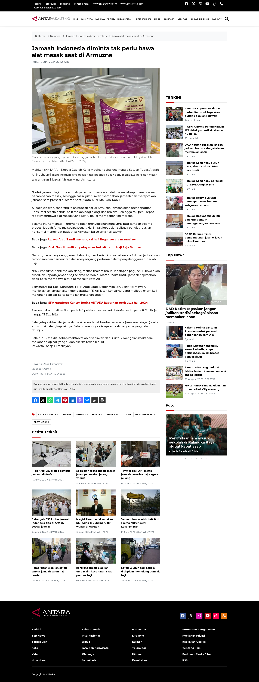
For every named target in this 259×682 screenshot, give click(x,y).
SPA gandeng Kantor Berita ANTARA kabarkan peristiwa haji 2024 (98, 302)
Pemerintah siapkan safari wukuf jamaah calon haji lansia (49, 571)
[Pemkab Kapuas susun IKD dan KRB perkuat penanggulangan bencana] (174, 221)
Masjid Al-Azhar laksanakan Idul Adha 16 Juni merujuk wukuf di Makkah (94, 523)
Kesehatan (139, 660)
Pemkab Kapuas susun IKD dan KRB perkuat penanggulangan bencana (202, 219)
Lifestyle (182, 19)
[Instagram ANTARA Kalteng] (200, 3)
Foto (170, 405)
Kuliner (137, 641)
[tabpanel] (196, 434)
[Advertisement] (196, 67)
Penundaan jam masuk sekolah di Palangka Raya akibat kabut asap (191, 442)
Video (35, 654)
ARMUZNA (82, 414)
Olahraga (169, 19)
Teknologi (139, 648)
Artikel (111, 19)
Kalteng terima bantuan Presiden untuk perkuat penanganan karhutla (201, 331)
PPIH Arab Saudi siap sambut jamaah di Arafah (51, 472)
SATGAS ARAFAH (48, 414)
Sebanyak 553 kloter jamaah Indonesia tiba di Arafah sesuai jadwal (51, 523)
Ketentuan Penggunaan (198, 629)
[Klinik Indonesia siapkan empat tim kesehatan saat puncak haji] (96, 551)
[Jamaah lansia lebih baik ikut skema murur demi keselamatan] (140, 502)
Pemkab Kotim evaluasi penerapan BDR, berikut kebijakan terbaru (201, 201)
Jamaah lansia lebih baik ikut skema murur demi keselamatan (140, 523)
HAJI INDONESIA (145, 414)
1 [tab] (186, 458)
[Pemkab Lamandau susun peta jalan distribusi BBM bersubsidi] (174, 168)
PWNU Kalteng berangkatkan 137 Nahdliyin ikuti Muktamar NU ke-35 (204, 130)
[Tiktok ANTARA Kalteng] (214, 3)
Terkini (37, 3)
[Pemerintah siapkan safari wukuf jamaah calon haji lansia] (51, 551)
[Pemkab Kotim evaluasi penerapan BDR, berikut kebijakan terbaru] (174, 202)
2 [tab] (191, 458)
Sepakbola (89, 660)
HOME (75, 19)
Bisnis (157, 19)
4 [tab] (202, 458)
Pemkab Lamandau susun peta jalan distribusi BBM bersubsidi (202, 166)
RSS (185, 660)
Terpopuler (50, 3)
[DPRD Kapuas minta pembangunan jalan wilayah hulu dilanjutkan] (174, 239)
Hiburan (137, 654)
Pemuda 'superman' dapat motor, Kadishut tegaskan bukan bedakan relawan (202, 112)
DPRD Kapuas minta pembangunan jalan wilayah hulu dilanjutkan (203, 237)
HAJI (128, 414)
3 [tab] (196, 458)
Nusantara (38, 660)
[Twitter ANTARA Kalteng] (193, 3)
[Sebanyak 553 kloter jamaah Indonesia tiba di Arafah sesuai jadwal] (51, 502)
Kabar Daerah (124, 19)
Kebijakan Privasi (193, 635)
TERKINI (173, 97)
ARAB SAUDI (114, 414)
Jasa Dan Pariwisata (95, 648)
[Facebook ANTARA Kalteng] (186, 3)
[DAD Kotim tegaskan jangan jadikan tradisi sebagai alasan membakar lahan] (174, 149)
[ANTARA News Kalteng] (51, 18)
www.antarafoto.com (132, 3)
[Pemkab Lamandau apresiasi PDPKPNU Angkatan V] (174, 186)
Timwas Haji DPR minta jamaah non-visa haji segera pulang (139, 474)
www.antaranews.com (105, 3)
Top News (65, 3)
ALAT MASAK (41, 422)
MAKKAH (97, 414)
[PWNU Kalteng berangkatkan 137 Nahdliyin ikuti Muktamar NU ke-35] (174, 131)
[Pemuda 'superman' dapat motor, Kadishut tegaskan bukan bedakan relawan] (174, 113)
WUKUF (67, 414)
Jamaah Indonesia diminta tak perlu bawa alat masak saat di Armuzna (110, 36)
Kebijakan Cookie (194, 641)
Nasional (56, 36)
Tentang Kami (81, 3)
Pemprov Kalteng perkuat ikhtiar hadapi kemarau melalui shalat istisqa (205, 371)
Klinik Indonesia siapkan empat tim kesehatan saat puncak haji (94, 571)
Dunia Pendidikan (200, 19)
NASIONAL (100, 19)
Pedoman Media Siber (197, 654)
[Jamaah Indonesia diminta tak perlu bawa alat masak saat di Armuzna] (196, 284)
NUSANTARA (86, 19)
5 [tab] (207, 458)
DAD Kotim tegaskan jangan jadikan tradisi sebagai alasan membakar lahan (204, 148)
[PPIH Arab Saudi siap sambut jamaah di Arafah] (51, 453)
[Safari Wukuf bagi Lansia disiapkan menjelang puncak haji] (140, 551)
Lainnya (216, 19)
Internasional (143, 19)
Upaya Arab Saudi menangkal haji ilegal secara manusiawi (92, 239)
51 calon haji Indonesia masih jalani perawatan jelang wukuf (95, 474)
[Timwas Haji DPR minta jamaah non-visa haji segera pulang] (140, 453)
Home (41, 36)
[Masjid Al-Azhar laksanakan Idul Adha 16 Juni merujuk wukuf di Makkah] (96, 502)
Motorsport (139, 629)
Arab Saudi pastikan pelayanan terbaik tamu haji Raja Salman (94, 247)
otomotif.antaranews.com (47, 7)
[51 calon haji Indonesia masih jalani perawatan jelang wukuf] (96, 453)
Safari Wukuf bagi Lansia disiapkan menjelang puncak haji (140, 571)
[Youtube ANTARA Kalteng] (207, 3)
